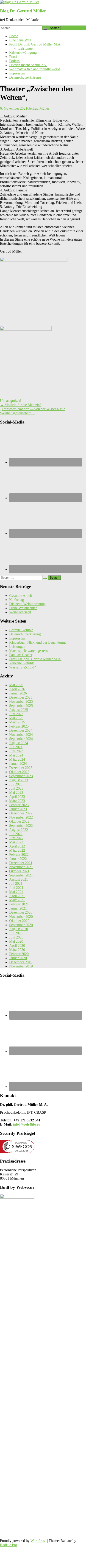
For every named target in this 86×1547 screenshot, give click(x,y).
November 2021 (21, 867)
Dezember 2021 (20, 863)
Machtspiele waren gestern (28, 651)
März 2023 (17, 801)
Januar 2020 (18, 958)
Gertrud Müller (38, 108)
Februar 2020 (19, 954)
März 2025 (17, 722)
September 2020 (21, 925)
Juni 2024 (16, 751)
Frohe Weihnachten (23, 608)
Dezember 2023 (20, 768)
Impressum (17, 73)
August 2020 (18, 929)
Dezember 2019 (20, 962)
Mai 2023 (16, 792)
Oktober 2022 (19, 821)
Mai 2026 (16, 685)
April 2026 (17, 689)
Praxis (13, 57)
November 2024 (21, 735)
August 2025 (18, 710)
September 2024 (21, 739)
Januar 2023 (18, 809)
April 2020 (17, 945)
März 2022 (17, 850)
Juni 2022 (16, 838)
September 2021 (21, 875)
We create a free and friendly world (34, 69)
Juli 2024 (15, 747)
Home (13, 36)
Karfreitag (16, 600)
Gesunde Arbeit (20, 595)
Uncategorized (10, 401)
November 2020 (21, 917)
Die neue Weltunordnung (27, 604)
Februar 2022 (19, 854)
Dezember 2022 (20, 813)
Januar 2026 (18, 693)
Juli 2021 (15, 883)
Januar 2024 (18, 763)
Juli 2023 (15, 784)
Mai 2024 (16, 755)
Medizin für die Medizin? (20, 405)
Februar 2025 (19, 726)
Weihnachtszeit (20, 612)
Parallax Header (20, 655)
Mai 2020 (16, 941)
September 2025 (21, 706)
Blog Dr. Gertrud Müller (23, 11)
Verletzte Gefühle (21, 663)
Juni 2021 (16, 888)
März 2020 (17, 950)
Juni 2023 (16, 788)
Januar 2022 (18, 859)
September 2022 (21, 826)
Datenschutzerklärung (25, 77)
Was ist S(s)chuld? (22, 667)
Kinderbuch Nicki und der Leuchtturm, (37, 642)
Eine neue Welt (20, 40)
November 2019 (21, 966)
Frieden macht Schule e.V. (28, 65)
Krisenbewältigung (23, 52)
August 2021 (18, 879)
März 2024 (17, 759)
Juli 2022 (15, 834)
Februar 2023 (19, 805)
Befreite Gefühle (21, 630)
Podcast (14, 61)
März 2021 (17, 900)
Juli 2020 (15, 933)
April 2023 (17, 797)
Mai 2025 (16, 718)
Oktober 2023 (19, 772)
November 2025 (21, 701)
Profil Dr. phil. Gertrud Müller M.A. (35, 44)
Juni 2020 (16, 937)
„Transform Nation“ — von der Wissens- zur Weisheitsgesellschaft (32, 411)
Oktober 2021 (19, 871)
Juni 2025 (16, 714)
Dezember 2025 (20, 697)
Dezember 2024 (20, 730)
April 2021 (17, 896)
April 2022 (17, 846)
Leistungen (26, 48)
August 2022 (18, 830)
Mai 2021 (16, 892)
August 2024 (18, 743)
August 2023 (18, 780)
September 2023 (21, 776)
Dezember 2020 (20, 912)
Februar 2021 (19, 904)
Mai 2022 (16, 842)
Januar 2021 (18, 908)
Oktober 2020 (19, 921)
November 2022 (21, 817)
